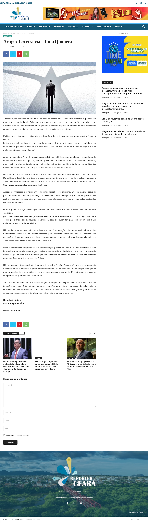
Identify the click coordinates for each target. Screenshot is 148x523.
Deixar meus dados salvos (17, 435)
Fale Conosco (104, 26)
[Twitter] (145, 3)
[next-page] (94, 333)
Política (31, 26)
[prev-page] (90, 333)
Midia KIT (119, 26)
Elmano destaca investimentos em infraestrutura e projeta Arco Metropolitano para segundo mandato (122, 90)
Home (5, 33)
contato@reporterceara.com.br (80, 498)
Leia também (11, 333)
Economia (59, 26)
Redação (105, 97)
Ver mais (86, 26)
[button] (143, 27)
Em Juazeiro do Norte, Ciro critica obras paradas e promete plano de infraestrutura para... (122, 106)
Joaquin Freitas (138, 512)
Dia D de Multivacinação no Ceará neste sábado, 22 (123, 120)
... (21, 333)
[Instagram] (141, 3)
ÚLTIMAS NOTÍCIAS (13, 26)
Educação (73, 26)
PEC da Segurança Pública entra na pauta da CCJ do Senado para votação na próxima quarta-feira (47, 365)
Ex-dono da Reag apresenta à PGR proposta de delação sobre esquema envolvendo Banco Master (81, 365)
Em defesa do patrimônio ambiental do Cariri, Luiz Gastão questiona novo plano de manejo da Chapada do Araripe (16, 366)
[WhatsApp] (26, 54)
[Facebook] (136, 3)
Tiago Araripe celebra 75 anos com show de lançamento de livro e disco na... (123, 132)
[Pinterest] (19, 54)
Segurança (44, 26)
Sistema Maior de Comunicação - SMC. (25, 520)
